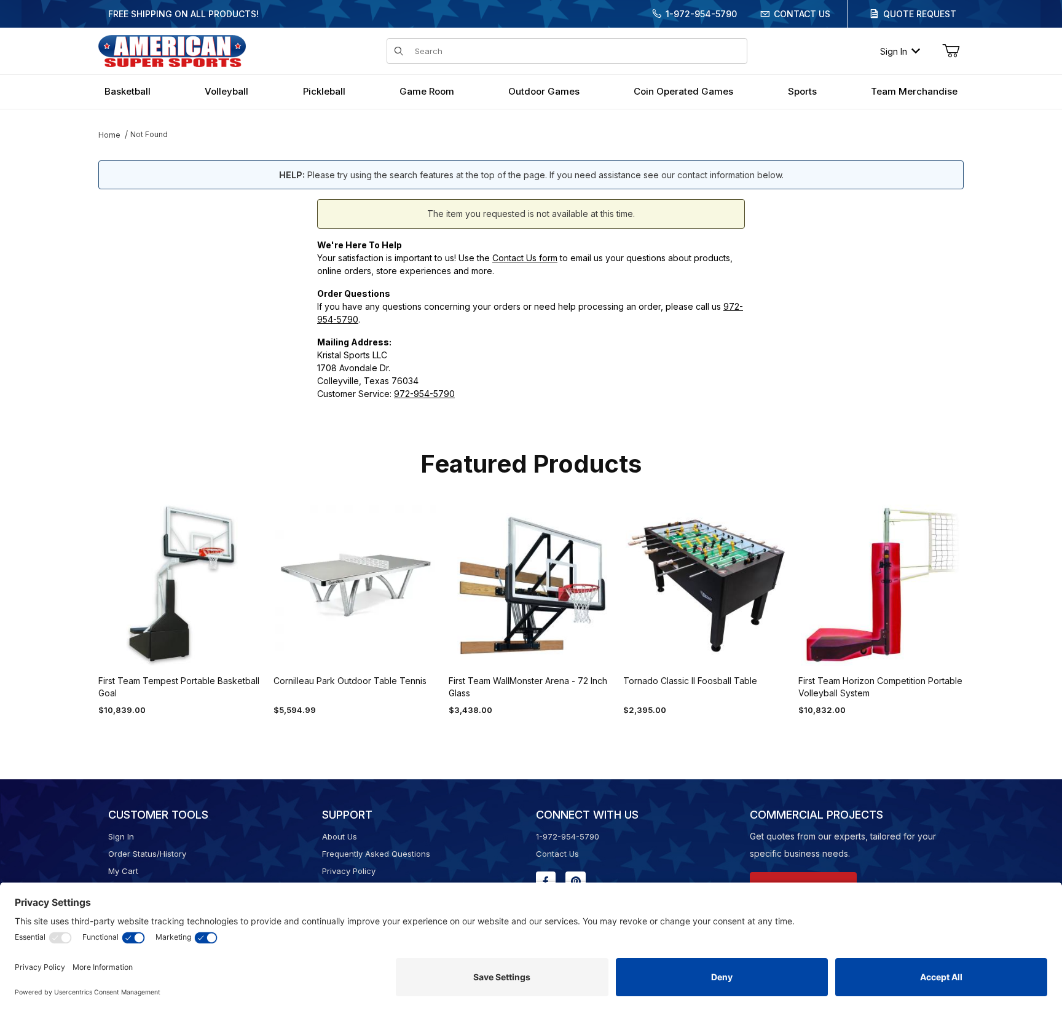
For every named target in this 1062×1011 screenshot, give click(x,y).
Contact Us (802, 14)
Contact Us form (524, 258)
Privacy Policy (349, 871)
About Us (339, 836)
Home (109, 135)
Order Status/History (147, 854)
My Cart (123, 871)
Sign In (893, 51)
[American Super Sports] (172, 50)
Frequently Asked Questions (376, 854)
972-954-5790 (424, 393)
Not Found (149, 134)
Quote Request (919, 14)
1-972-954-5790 (701, 14)
